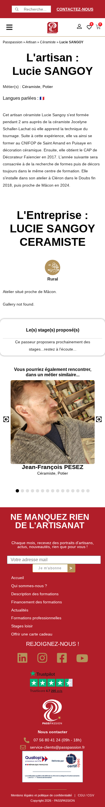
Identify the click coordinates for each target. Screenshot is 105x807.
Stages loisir (22, 626)
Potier (48, 86)
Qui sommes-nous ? (29, 586)
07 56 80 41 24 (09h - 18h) (57, 740)
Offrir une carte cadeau (31, 634)
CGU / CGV (86, 795)
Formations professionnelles (36, 618)
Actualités (19, 610)
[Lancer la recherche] (16, 9)
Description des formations (35, 594)
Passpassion (12, 42)
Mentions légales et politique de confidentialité (41, 795)
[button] (99, 419)
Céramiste (48, 42)
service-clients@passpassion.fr (57, 747)
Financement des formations (36, 602)
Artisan (31, 42)
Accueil (17, 577)
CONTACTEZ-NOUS (75, 9)
